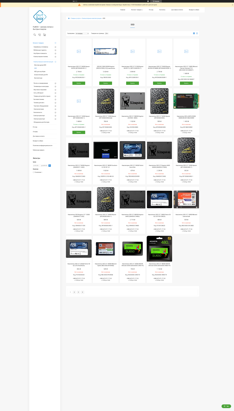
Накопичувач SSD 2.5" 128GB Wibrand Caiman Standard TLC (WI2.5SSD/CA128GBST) (186, 68)
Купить (79, 83)
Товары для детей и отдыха (42, 96)
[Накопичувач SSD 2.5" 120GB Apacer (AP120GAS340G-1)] (79, 101)
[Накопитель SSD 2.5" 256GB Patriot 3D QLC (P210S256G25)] (79, 249)
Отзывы (35, 131)
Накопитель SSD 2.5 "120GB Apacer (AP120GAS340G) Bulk (105, 117)
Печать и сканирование (41, 83)
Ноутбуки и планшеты (40, 53)
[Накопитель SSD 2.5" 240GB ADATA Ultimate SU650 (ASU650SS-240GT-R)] (132, 249)
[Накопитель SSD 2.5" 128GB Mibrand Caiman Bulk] (186, 199)
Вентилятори (38, 78)
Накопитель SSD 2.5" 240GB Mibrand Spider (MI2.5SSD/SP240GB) (105, 264)
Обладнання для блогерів (41, 122)
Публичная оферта (38, 150)
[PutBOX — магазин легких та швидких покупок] (45, 16)
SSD (35, 68)
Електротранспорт (39, 115)
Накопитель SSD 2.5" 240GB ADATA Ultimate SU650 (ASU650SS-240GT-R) (133, 264)
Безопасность (38, 112)
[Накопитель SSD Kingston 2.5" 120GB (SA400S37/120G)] (79, 199)
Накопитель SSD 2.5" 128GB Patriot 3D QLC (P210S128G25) (159, 215)
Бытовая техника (39, 99)
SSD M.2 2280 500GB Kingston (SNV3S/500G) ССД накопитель (105, 67)
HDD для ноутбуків (39, 71)
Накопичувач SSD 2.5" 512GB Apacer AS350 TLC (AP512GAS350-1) (132, 67)
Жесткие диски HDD (40, 65)
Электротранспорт (39, 119)
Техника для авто (39, 102)
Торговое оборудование (41, 106)
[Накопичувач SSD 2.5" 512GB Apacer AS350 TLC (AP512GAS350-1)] (132, 51)
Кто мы (35, 127)
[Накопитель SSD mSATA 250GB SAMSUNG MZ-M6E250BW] (186, 101)
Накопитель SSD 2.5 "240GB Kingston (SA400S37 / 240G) (79, 166)
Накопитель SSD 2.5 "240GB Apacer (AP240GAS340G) (159, 117)
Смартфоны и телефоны (41, 47)
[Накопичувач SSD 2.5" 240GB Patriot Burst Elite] (132, 150)
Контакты (162, 9)
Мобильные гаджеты (40, 50)
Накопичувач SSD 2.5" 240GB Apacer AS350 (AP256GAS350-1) (79, 67)
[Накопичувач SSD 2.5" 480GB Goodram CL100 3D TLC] (106, 150)
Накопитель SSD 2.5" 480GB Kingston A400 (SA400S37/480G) (132, 215)
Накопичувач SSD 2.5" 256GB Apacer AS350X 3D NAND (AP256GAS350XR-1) (159, 67)
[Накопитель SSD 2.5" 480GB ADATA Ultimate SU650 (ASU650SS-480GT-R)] (159, 249)
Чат (228, 406)
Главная (122, 9)
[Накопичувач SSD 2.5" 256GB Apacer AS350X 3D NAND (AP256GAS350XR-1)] (159, 51)
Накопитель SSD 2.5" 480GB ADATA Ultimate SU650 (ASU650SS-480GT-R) (159, 264)
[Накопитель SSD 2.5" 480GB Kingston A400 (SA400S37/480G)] (132, 199)
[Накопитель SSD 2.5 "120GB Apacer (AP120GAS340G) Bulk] (106, 101)
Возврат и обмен (38, 141)
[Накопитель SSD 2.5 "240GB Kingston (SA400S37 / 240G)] (79, 150)
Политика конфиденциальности (42, 145)
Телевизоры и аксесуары (41, 86)
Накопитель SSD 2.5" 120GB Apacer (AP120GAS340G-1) (186, 166)
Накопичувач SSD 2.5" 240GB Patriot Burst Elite (132, 166)
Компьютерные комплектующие (43, 61)
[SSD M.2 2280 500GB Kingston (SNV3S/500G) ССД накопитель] (106, 51)
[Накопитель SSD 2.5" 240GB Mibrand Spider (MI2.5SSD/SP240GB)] (106, 249)
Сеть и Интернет (39, 93)
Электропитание (39, 109)
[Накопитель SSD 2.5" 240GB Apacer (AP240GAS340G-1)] (106, 199)
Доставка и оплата (38, 136)
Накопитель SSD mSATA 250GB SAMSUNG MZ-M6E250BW (186, 117)
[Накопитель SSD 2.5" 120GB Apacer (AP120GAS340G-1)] (186, 150)
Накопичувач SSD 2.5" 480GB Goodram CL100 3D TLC (105, 166)
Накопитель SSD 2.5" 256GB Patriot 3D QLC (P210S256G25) (79, 264)
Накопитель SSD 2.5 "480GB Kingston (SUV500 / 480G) (132, 117)
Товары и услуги (76, 18)
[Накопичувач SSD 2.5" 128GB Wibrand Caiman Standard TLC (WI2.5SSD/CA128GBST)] (186, 51)
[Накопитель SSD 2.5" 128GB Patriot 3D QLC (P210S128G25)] (159, 199)
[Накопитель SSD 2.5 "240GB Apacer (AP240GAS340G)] (159, 101)
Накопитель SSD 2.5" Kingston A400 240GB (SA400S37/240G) (159, 166)
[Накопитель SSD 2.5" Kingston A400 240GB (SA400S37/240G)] (159, 150)
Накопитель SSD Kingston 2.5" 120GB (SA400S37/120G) (79, 215)
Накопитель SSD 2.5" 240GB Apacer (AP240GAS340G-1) (105, 215)
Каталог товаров (38, 43)
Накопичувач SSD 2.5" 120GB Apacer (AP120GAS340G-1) (79, 117)
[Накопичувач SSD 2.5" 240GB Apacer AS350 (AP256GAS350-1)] (79, 51)
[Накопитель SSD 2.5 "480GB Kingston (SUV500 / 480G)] (132, 101)
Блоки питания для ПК (41, 74)
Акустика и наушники (40, 89)
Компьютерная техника (41, 56)
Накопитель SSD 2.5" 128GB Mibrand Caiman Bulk (186, 215)
